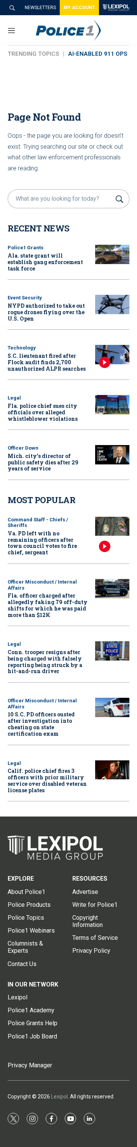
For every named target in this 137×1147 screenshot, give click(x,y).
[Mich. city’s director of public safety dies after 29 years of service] (112, 454)
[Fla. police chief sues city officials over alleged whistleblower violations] (112, 404)
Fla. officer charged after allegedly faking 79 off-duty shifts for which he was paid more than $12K (48, 605)
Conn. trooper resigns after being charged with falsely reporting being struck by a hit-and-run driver (45, 661)
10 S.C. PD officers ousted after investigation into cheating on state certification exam (41, 724)
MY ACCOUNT (79, 7)
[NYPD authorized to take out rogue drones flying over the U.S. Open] (112, 304)
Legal (14, 398)
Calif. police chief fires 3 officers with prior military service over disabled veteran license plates (47, 780)
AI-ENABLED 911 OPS (97, 53)
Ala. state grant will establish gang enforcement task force (45, 262)
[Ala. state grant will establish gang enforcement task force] (112, 254)
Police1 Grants (25, 247)
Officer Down (23, 448)
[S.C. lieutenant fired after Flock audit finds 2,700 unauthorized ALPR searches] (112, 354)
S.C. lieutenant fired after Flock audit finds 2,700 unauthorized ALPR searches (47, 362)
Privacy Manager (30, 1065)
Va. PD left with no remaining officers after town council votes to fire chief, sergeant (42, 543)
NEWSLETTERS (40, 7)
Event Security (25, 298)
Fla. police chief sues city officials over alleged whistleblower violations (43, 412)
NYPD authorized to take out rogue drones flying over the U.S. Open (46, 312)
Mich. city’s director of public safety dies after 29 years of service (43, 462)
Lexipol (59, 1097)
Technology (22, 348)
